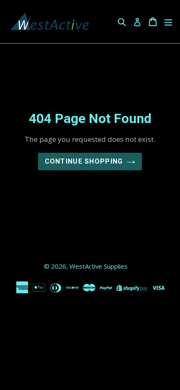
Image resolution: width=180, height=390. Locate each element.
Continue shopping (84, 161)
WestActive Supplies (98, 266)
